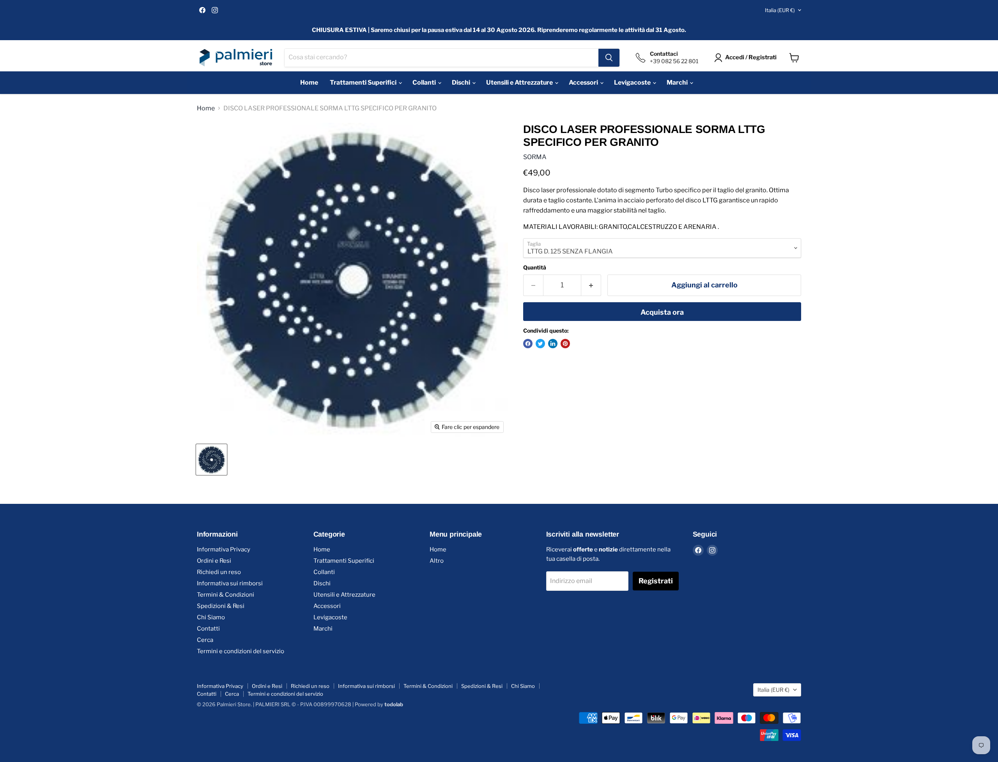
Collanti (424, 82)
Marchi (678, 82)
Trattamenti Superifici (364, 82)
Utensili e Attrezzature (520, 82)
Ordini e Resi (214, 560)
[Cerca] (608, 58)
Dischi (461, 82)
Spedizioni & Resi (220, 606)
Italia (780, 10)
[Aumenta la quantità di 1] (591, 285)
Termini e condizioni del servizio (240, 651)
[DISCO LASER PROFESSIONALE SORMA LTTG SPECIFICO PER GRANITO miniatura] (211, 459)
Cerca (205, 639)
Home (309, 82)
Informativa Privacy (223, 549)
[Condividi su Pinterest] (565, 343)
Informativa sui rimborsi (230, 583)
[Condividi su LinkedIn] (552, 343)
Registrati (656, 581)
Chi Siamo (211, 617)
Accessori (584, 82)
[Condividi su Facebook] (528, 343)
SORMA (535, 157)
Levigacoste (633, 82)
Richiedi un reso (219, 572)
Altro (437, 560)
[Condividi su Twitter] (540, 343)
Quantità (534, 267)
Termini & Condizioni (225, 594)
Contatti (208, 628)
